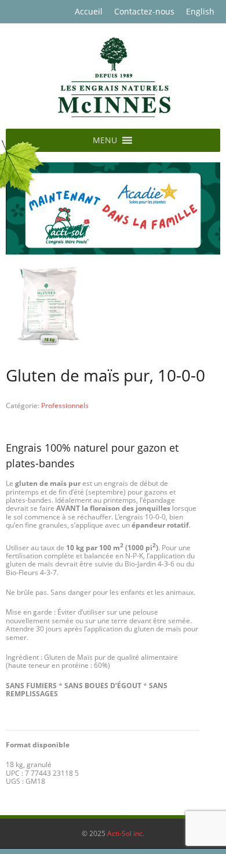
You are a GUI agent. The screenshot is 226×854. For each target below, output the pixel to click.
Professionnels (65, 405)
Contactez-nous (144, 11)
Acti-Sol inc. (125, 833)
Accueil (89, 11)
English (200, 11)
